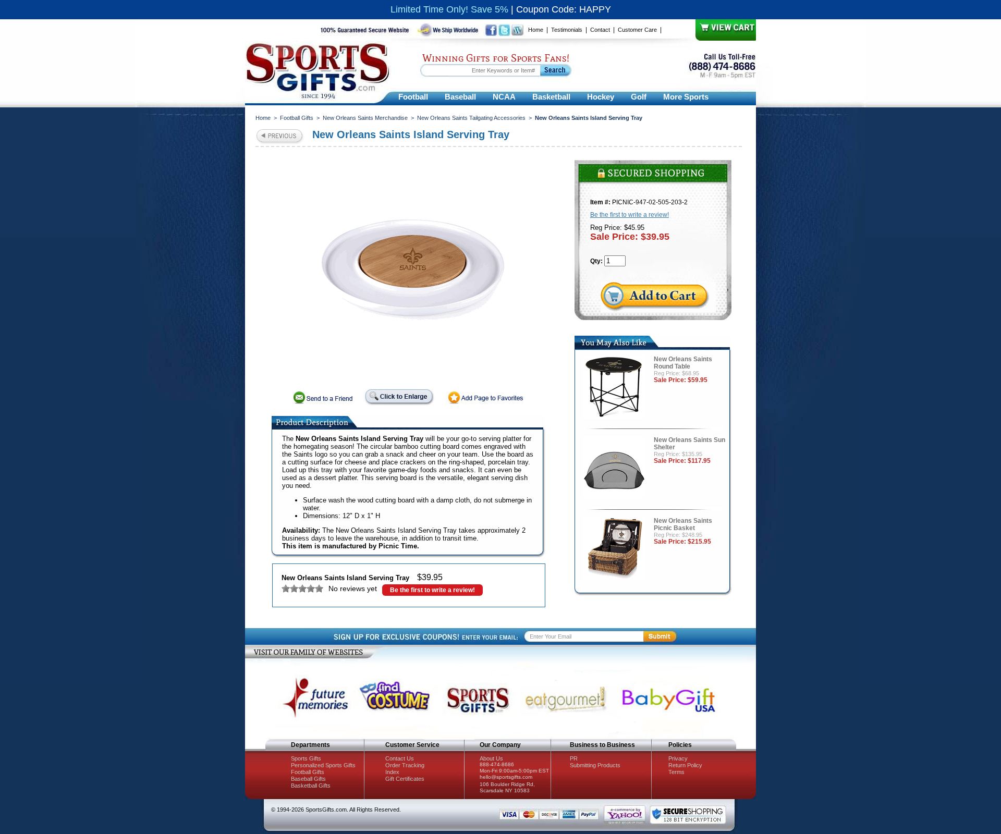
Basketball (551, 96)
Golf (638, 96)
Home (535, 30)
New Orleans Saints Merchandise (365, 118)
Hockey (600, 96)
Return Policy (685, 765)
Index (392, 772)
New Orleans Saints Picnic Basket (683, 524)
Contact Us (399, 758)
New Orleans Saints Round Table (683, 362)
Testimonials (566, 30)
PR (574, 758)
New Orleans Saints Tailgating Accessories (471, 118)
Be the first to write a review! (432, 590)
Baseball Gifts (308, 779)
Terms (676, 772)
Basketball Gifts (311, 785)
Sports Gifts (306, 758)
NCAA (504, 96)
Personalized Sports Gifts (323, 765)
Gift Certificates (404, 779)
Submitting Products (595, 765)
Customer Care (637, 30)
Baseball (460, 96)
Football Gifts (296, 118)
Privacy (678, 758)
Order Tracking (404, 765)
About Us (491, 758)
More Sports (686, 96)
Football (413, 96)
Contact (600, 30)
